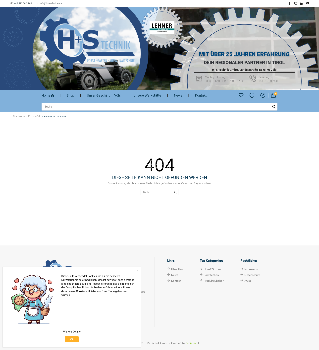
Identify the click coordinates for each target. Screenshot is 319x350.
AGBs (247, 280)
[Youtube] (307, 3)
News (174, 275)
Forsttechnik (211, 275)
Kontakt (176, 280)
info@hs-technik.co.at (51, 3)
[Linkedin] (301, 3)
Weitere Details (72, 331)
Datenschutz (252, 275)
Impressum (251, 269)
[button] (241, 95)
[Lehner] (162, 27)
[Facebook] (289, 3)
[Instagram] (295, 3)
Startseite (19, 116)
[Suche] (274, 106)
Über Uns (177, 269)
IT (185, 343)
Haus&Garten (212, 269)
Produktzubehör (214, 280)
